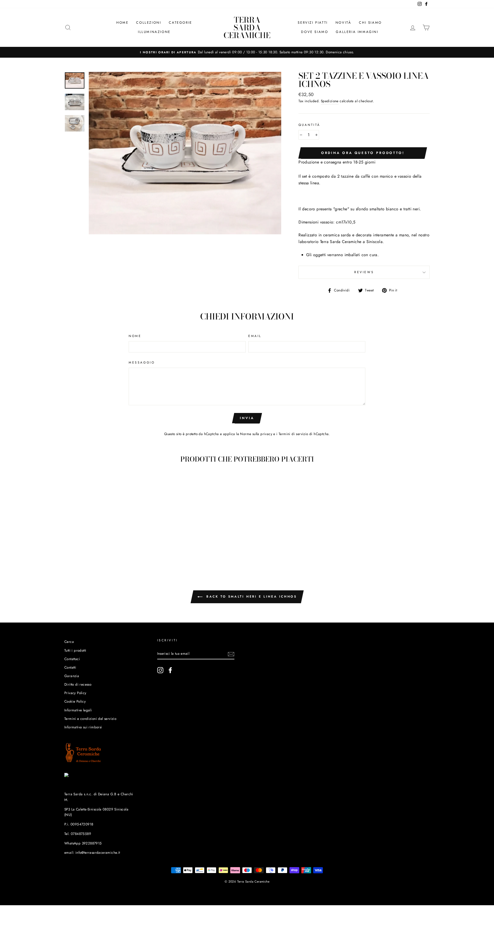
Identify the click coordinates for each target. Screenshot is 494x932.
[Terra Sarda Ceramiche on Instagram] (160, 670)
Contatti (70, 667)
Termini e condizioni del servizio (90, 718)
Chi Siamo (370, 22)
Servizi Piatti (313, 22)
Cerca (69, 641)
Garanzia (71, 675)
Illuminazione (154, 31)
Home (122, 22)
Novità (343, 22)
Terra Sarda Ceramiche (247, 27)
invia (247, 418)
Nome (135, 336)
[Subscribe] (231, 653)
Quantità (309, 125)
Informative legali (78, 710)
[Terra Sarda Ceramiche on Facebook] (170, 670)
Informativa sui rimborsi (83, 727)
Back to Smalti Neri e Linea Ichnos (251, 596)
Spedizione (330, 100)
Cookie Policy (75, 701)
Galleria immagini (357, 31)
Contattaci (72, 658)
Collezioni (148, 22)
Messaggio (142, 362)
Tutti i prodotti (75, 650)
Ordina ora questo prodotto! (362, 152)
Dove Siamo (314, 31)
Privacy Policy (75, 692)
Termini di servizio (293, 433)
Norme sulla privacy (256, 433)
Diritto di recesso (77, 684)
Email (254, 336)
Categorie (180, 22)
